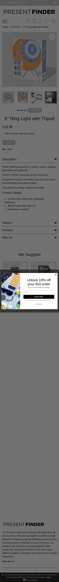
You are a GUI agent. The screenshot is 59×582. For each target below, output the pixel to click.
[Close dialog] (55, 274)
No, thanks (39, 304)
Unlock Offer (39, 296)
